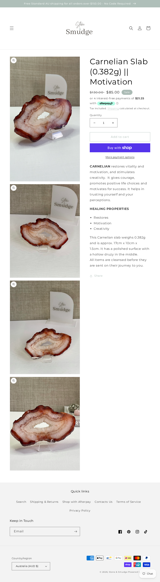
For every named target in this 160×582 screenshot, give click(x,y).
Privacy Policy (79, 510)
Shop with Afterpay (76, 502)
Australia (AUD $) (27, 566)
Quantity (96, 115)
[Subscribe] (75, 531)
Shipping (113, 108)
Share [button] (98, 275)
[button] (11, 28)
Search (21, 502)
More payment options (120, 157)
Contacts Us (104, 502)
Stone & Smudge (118, 572)
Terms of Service (128, 502)
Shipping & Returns (44, 502)
